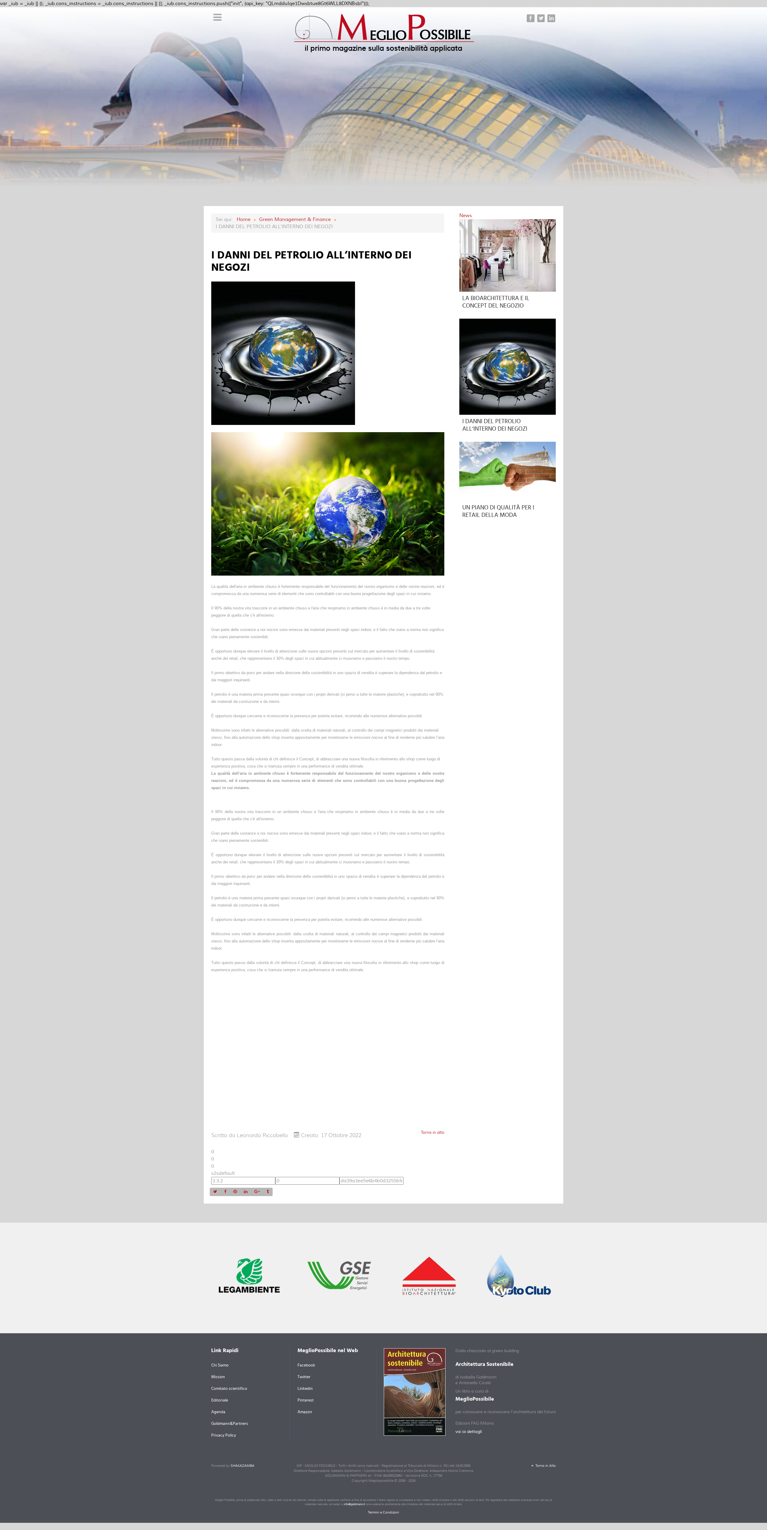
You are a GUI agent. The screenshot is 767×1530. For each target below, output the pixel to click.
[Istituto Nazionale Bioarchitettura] (429, 1275)
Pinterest (306, 1400)
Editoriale (219, 1400)
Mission (218, 1377)
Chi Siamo (220, 1365)
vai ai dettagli (468, 1431)
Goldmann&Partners (229, 1424)
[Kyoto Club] (519, 1275)
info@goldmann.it (354, 1504)
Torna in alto (432, 1132)
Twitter (304, 1377)
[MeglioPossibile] (384, 31)
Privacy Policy (223, 1435)
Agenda (218, 1412)
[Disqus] (327, 1053)
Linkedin (305, 1389)
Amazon (305, 1412)
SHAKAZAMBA (242, 1466)
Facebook (306, 1365)
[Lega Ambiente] (249, 1275)
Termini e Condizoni (383, 1512)
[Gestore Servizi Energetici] (339, 1275)
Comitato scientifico (229, 1389)
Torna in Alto (545, 1466)
